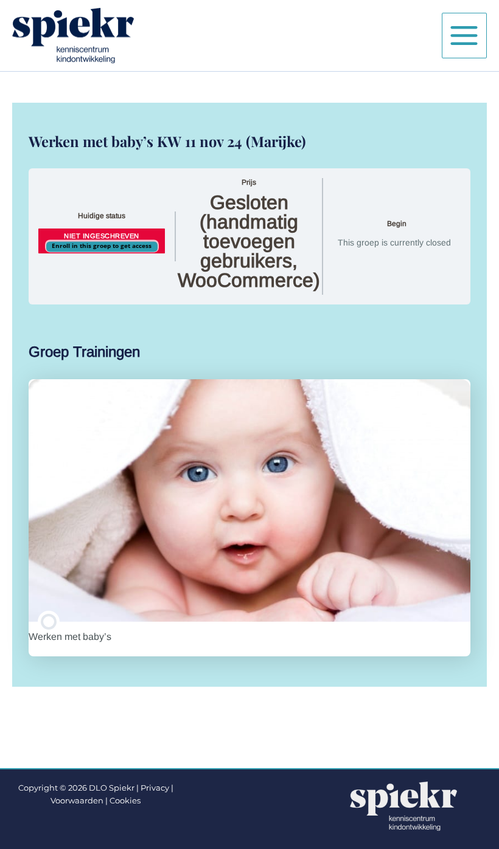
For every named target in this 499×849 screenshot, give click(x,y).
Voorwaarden (77, 800)
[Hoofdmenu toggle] (464, 35)
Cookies (125, 800)
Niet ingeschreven (101, 235)
